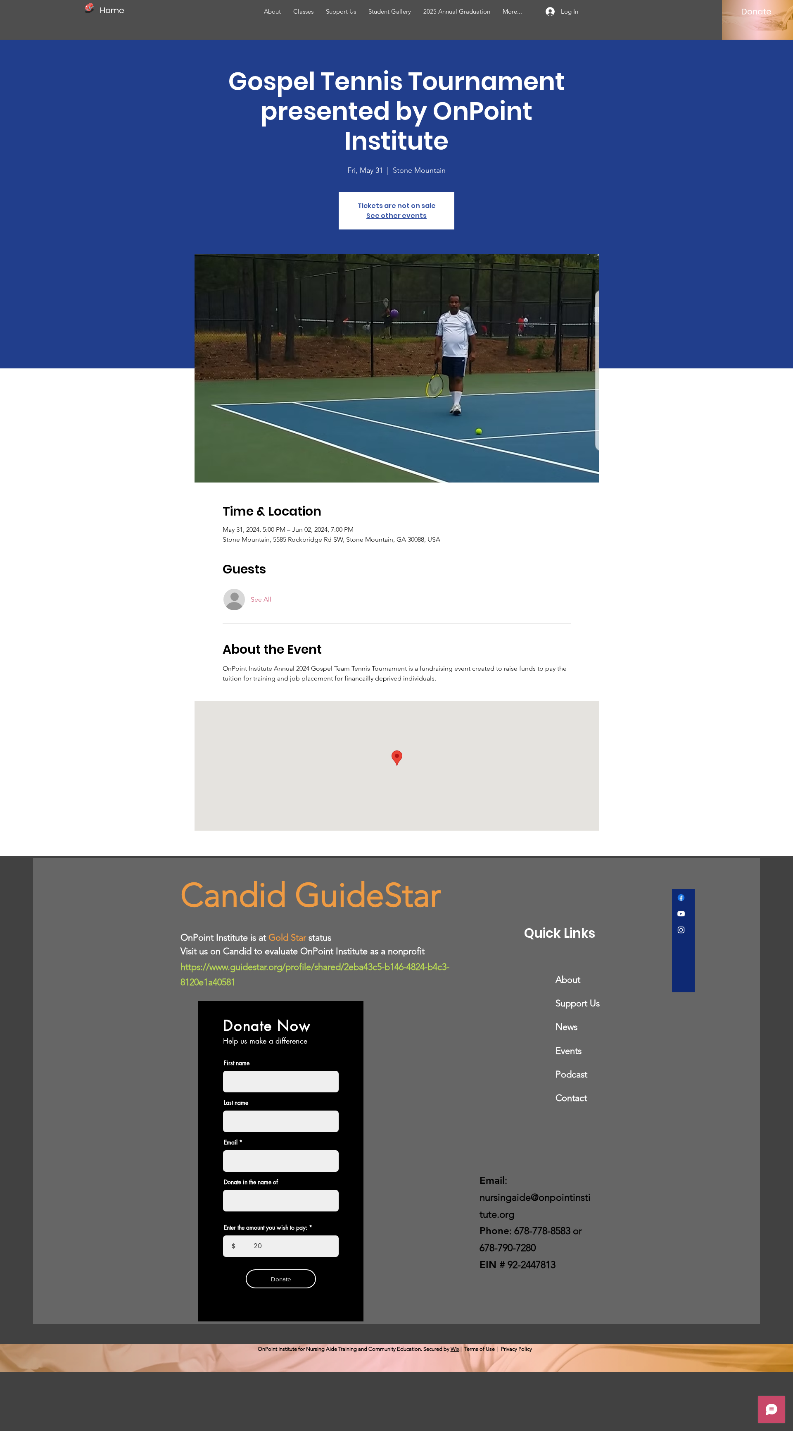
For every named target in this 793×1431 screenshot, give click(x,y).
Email (230, 1142)
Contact (571, 1098)
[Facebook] (681, 897)
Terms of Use (479, 1349)
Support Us (578, 1003)
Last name (236, 1103)
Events (569, 1050)
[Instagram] (681, 929)
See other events (396, 215)
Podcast (571, 1074)
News (566, 1026)
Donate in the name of (251, 1182)
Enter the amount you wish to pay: (265, 1227)
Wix (455, 1349)
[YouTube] (681, 913)
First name (236, 1063)
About (568, 979)
